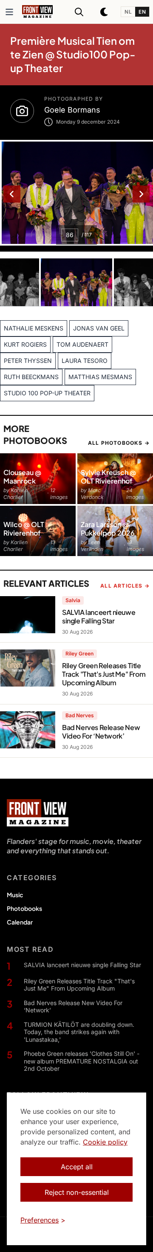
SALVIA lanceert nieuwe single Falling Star (82, 964)
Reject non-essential (77, 1192)
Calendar (20, 922)
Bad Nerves (79, 715)
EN (142, 12)
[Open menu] (9, 12)
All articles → (125, 586)
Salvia (72, 600)
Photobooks (24, 908)
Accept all (77, 1166)
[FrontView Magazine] (37, 812)
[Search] (79, 12)
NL (128, 12)
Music (15, 894)
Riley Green (79, 653)
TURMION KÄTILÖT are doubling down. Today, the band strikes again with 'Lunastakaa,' (79, 1032)
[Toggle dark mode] (104, 12)
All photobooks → (119, 443)
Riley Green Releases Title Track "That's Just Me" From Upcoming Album (79, 984)
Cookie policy (105, 1142)
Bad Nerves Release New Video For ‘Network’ (73, 1006)
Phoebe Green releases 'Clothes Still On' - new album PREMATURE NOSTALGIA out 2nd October (81, 1061)
